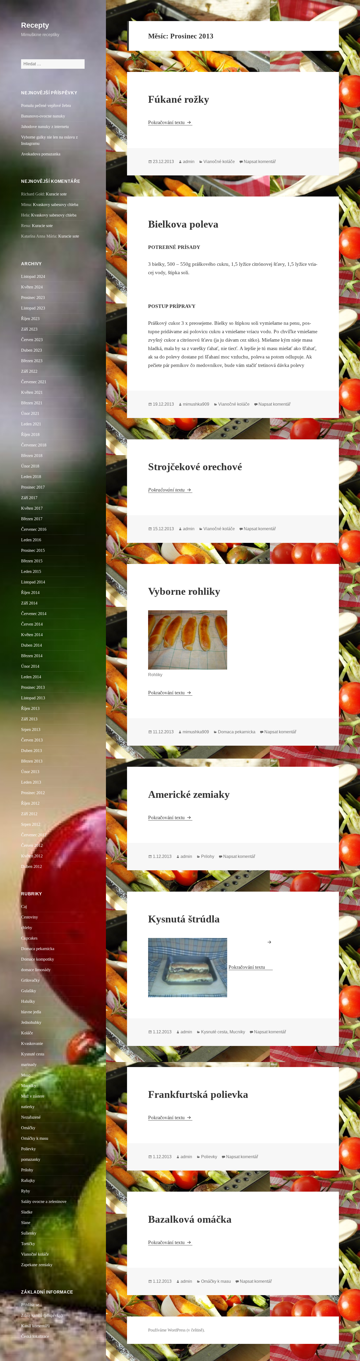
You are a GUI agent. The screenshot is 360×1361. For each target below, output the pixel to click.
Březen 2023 (31, 360)
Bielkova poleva (183, 224)
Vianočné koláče (35, 1254)
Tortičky (28, 1243)
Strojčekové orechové (195, 466)
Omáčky (28, 1128)
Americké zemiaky (189, 794)
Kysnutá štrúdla (184, 919)
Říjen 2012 (30, 803)
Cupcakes (29, 938)
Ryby (25, 1191)
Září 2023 (29, 329)
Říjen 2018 (30, 434)
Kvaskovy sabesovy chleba (55, 204)
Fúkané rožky (178, 99)
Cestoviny (29, 917)
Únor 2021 (30, 413)
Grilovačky (30, 980)
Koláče (27, 1033)
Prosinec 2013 (33, 687)
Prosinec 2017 (33, 487)
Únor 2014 (30, 666)
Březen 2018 (31, 455)
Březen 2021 (31, 403)
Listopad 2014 (33, 582)
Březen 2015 (31, 561)
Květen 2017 (32, 508)
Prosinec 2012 (33, 792)
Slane (25, 1222)
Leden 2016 (31, 540)
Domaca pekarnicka (37, 948)
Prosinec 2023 (33, 297)
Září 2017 (29, 497)
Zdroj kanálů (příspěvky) (41, 1315)
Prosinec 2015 (33, 550)
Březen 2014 (31, 656)
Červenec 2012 (33, 835)
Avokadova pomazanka (40, 154)
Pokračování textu (170, 122)
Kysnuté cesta (32, 1054)
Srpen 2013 (30, 729)
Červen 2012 (32, 845)
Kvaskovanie (32, 1043)
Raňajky (28, 1180)
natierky (28, 1106)
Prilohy (27, 1170)
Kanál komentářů (35, 1326)
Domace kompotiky (37, 959)
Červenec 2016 (33, 529)
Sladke (26, 1212)
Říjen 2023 (30, 318)
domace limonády (36, 969)
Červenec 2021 (33, 382)
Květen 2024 (32, 287)
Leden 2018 (31, 476)
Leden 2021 (31, 424)
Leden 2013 (31, 782)
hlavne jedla (31, 1012)
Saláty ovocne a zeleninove (43, 1201)
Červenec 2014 (33, 613)
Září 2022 (29, 371)
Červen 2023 (32, 339)
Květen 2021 (32, 392)
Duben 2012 (31, 866)
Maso (25, 1075)
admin (188, 161)
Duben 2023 (31, 350)
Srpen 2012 (30, 824)
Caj (24, 906)
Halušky (28, 1001)
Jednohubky (31, 1022)
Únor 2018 (30, 466)
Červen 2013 (32, 740)
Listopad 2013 (33, 698)
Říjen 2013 (30, 708)
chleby (26, 927)
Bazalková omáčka (190, 1219)
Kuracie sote (56, 194)
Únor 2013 (30, 771)
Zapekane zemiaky (36, 1264)
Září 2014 (29, 603)
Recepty (35, 25)
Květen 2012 (32, 856)
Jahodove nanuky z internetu (45, 126)
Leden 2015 (31, 571)
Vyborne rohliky (184, 591)
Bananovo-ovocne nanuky (43, 116)
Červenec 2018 (33, 445)
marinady (29, 1064)
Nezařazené (31, 1117)
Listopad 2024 (33, 276)
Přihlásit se (30, 1305)
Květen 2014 (32, 634)
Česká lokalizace (35, 1336)
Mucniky (28, 1085)
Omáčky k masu (34, 1138)
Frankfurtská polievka (198, 1094)
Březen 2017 (31, 519)
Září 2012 (29, 814)
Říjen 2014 (30, 592)
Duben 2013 (31, 750)
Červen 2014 (32, 624)
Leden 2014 (31, 677)
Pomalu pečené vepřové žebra (46, 105)
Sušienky (28, 1233)
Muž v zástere (32, 1096)
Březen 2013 (31, 761)
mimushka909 (196, 404)
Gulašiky (28, 991)
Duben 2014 (31, 645)
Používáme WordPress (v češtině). (176, 1330)
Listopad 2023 (33, 308)
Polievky (28, 1149)
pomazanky (30, 1159)
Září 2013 (29, 719)
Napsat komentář (260, 161)
